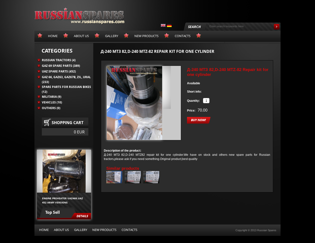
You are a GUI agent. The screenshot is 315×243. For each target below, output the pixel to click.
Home (44, 230)
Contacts (129, 230)
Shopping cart (67, 122)
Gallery (80, 230)
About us (61, 230)
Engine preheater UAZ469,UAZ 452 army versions (62, 200)
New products (104, 230)
